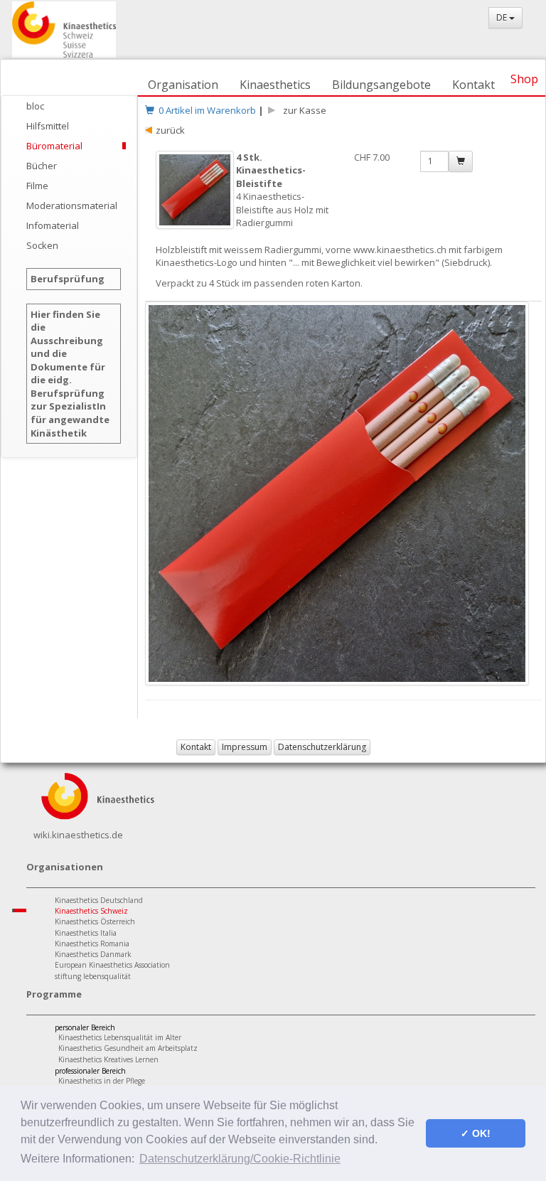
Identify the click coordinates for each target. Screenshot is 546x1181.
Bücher (41, 165)
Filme (37, 185)
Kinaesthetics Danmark (93, 954)
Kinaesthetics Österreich (95, 921)
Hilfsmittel (47, 125)
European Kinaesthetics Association (112, 965)
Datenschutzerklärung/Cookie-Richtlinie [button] (240, 1159)
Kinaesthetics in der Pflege (101, 1081)
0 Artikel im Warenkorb (205, 110)
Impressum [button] (244, 747)
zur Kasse (302, 110)
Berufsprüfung (68, 278)
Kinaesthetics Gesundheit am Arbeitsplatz (128, 1048)
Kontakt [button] (196, 747)
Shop (524, 79)
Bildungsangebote (381, 84)
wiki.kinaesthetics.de (78, 834)
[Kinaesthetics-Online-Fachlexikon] (97, 794)
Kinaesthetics (275, 84)
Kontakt (473, 84)
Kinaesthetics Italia (86, 933)
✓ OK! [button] (476, 1133)
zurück (170, 130)
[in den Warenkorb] (461, 161)
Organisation (183, 84)
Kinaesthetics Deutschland (99, 900)
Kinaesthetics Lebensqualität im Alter (119, 1037)
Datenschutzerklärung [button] (322, 747)
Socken (42, 245)
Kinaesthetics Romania (92, 943)
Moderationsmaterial (71, 205)
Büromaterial (54, 145)
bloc (35, 106)
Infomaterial (52, 225)
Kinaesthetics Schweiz (91, 911)
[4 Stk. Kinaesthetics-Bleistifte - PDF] (196, 197)
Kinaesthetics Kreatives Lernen (108, 1059)
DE (502, 17)
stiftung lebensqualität (93, 976)
